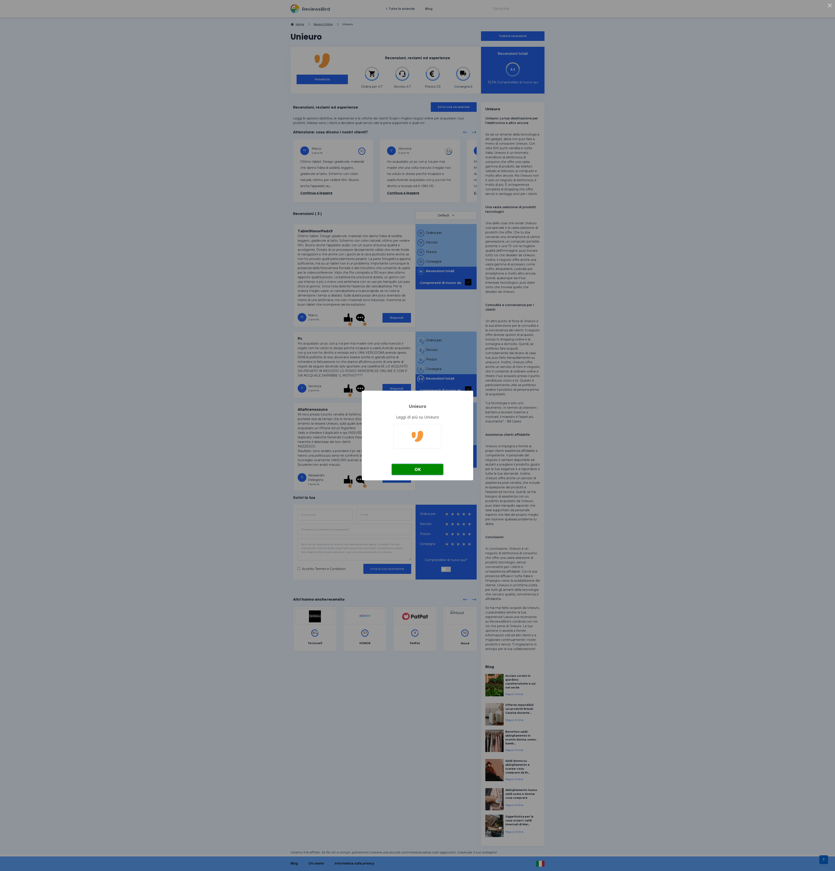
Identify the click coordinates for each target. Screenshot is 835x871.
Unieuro (417, 406)
